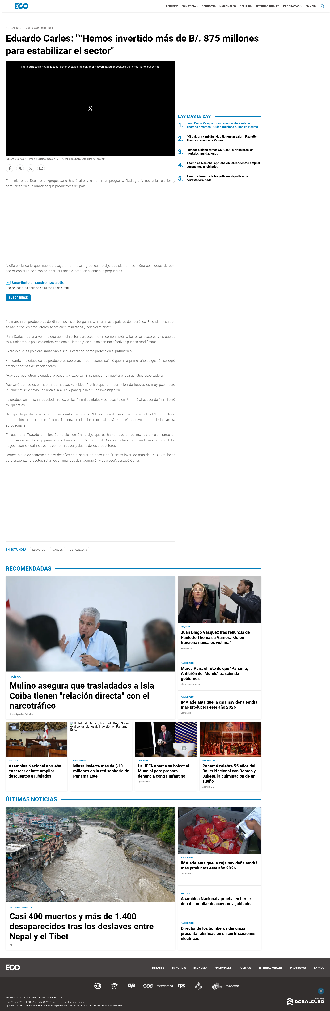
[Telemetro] (97, 989)
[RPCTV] (114, 989)
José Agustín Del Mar (21, 714)
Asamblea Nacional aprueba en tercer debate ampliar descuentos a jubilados (35, 771)
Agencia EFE (144, 781)
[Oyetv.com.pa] (131, 989)
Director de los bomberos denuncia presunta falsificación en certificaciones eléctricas (218, 933)
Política (246, 6)
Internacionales (267, 6)
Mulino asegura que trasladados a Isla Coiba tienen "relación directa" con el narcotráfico (82, 696)
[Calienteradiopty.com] (198, 989)
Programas (291, 6)
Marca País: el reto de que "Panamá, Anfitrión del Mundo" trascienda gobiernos (214, 673)
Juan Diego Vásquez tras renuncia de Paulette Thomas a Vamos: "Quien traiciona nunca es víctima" (223, 125)
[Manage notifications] (321, 991)
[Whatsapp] (30, 168)
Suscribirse (18, 297)
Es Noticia (189, 6)
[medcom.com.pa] (232, 989)
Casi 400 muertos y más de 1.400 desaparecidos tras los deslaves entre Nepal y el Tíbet (82, 926)
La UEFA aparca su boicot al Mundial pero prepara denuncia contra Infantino (163, 771)
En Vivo (311, 6)
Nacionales (227, 6)
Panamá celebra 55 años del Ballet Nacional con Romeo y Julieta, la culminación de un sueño (229, 774)
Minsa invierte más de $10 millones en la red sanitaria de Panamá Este (101, 771)
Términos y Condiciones (21, 997)
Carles (57, 549)
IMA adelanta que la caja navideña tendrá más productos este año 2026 (219, 705)
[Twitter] (20, 168)
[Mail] (41, 168)
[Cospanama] (148, 989)
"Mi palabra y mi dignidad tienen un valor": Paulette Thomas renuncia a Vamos (222, 138)
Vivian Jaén (186, 648)
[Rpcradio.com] (181, 989)
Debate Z (172, 6)
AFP (12, 944)
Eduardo (38, 549)
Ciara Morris (187, 713)
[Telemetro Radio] (215, 989)
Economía (209, 6)
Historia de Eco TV (50, 997)
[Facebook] (9, 168)
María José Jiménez (190, 684)
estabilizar (78, 549)
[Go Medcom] (165, 989)
